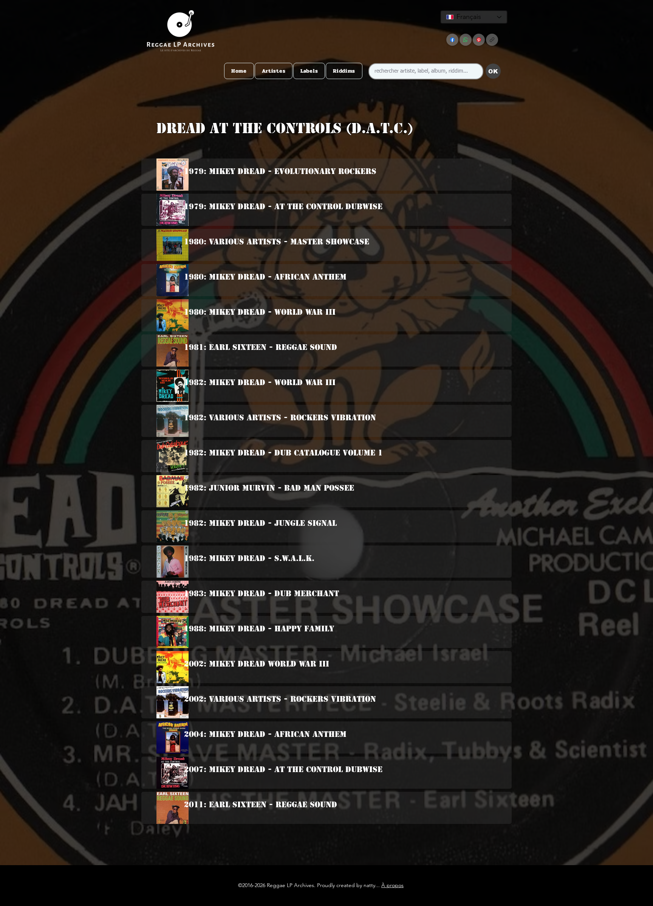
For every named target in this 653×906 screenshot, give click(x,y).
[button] (325, 143)
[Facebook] (452, 40)
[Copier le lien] (492, 40)
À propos (392, 885)
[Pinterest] (479, 40)
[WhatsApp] (466, 40)
